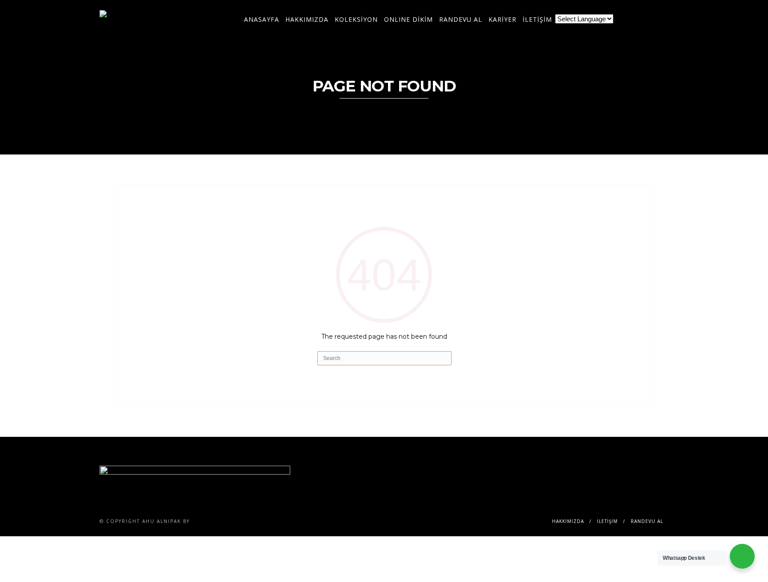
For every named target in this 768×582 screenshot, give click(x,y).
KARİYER (502, 19)
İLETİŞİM (537, 19)
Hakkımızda (306, 19)
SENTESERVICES (215, 521)
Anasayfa (261, 19)
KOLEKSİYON (356, 19)
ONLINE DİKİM (408, 19)
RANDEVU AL (460, 19)
